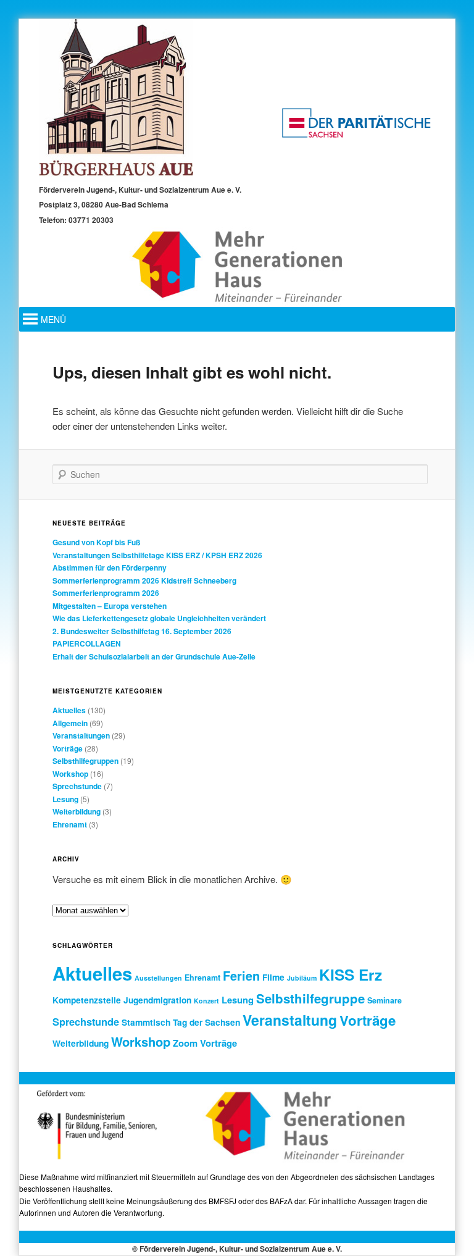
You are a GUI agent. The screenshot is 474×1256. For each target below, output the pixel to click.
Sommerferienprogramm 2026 (105, 592)
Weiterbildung (76, 811)
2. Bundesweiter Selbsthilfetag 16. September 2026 (141, 631)
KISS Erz (350, 974)
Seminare (384, 1000)
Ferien (241, 975)
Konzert (206, 1000)
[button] (53, 319)
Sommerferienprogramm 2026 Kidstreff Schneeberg (144, 580)
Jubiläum (302, 977)
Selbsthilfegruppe (310, 998)
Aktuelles (69, 710)
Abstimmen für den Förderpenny (109, 567)
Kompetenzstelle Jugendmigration (121, 1000)
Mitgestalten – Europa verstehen (109, 605)
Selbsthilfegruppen (85, 760)
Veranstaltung (290, 1020)
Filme (273, 977)
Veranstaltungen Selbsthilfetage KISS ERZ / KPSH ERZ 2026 (157, 555)
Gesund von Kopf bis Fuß (96, 542)
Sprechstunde (77, 786)
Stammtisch (146, 1022)
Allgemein (70, 723)
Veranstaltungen (81, 735)
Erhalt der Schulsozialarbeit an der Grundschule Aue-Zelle (154, 656)
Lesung (65, 799)
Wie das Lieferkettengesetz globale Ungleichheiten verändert (159, 618)
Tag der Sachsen (206, 1022)
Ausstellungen (158, 977)
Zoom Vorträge (205, 1043)
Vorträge (67, 748)
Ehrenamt (69, 824)
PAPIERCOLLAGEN (86, 643)
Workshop (70, 773)
